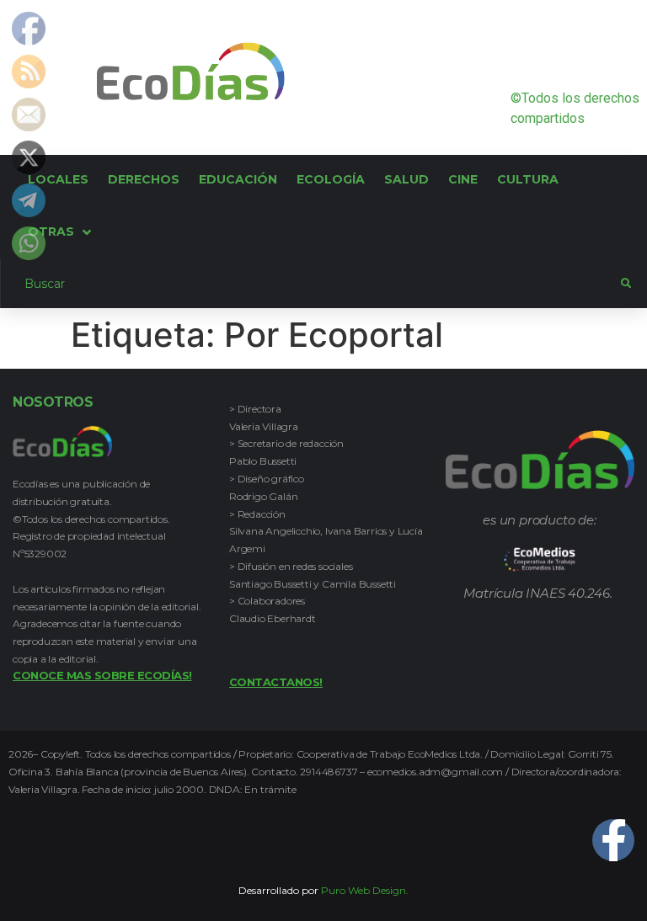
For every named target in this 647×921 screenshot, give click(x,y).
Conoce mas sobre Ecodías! (102, 675)
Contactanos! (276, 682)
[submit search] (626, 284)
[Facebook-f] (613, 840)
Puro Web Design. (365, 890)
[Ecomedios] (539, 559)
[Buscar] (311, 283)
